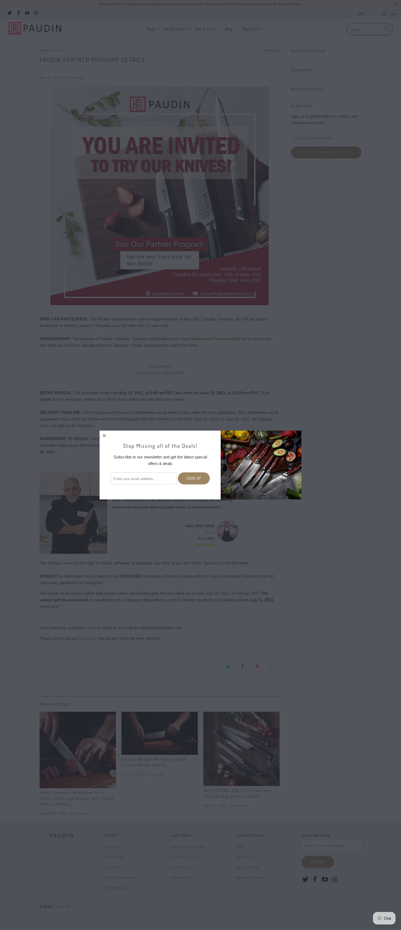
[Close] (104, 435)
